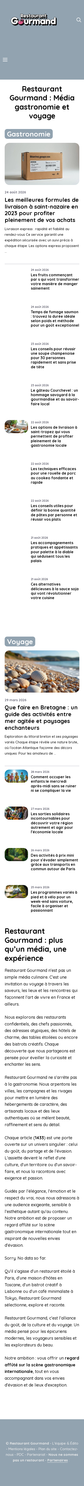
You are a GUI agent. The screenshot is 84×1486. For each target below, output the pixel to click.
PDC (20, 1454)
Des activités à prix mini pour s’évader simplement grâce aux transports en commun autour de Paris (54, 862)
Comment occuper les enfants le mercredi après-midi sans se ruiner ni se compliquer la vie (53, 783)
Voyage (20, 641)
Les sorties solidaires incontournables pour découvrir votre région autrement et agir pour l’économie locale (52, 822)
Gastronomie (28, 133)
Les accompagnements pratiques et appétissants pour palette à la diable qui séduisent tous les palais (54, 551)
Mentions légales (21, 1449)
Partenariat (36, 1454)
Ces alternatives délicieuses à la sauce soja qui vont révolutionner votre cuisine (55, 591)
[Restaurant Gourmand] (33, 20)
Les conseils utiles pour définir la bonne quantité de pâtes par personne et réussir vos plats (54, 512)
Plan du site (47, 1449)
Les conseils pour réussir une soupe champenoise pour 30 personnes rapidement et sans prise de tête (53, 358)
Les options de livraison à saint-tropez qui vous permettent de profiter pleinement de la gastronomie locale (54, 436)
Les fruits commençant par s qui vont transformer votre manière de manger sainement (55, 282)
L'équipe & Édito (65, 1443)
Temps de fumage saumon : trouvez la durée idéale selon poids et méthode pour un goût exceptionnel (55, 319)
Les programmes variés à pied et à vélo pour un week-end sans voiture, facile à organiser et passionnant (54, 901)
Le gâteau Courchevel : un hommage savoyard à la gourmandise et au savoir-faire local (55, 397)
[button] (79, 20)
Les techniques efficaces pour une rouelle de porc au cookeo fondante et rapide (53, 475)
